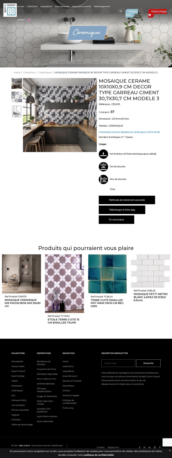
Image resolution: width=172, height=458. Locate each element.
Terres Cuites (17, 366)
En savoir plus (116, 219)
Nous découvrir (62, 6)
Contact (21, 19)
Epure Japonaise (45, 421)
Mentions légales (70, 395)
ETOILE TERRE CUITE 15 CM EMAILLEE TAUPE (63, 321)
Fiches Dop (68, 408)
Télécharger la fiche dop (122, 210)
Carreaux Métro (18, 400)
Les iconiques (18, 405)
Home (17, 72)
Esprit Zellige (17, 376)
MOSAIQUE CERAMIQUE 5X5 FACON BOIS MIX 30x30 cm (23, 303)
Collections (32, 6)
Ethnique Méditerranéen (44, 390)
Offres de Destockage (22, 424)
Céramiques (45, 72)
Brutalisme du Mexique (44, 363)
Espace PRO (132, 13)
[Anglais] (29, 20)
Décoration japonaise (47, 374)
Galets (14, 381)
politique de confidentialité (99, 455)
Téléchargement (102, 6)
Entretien (16, 420)
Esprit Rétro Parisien (47, 416)
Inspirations (46, 6)
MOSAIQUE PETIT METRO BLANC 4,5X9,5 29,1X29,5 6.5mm (151, 297)
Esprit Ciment (18, 371)
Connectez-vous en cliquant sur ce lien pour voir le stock (129, 132)
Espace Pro (113, 447)
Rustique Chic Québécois (44, 410)
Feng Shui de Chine (46, 369)
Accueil (20, 6)
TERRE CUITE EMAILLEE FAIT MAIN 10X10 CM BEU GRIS (107, 303)
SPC (13, 395)
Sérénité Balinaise (46, 384)
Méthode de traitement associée (127, 200)
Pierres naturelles (20, 410)
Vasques (15, 415)
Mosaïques (16, 386)
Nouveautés (17, 361)
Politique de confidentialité (69, 401)
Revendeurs (68, 386)
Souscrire (148, 363)
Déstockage (159, 11)
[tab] (16, 85)
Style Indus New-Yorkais (45, 402)
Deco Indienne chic (46, 379)
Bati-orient (24, 445)
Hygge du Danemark (47, 396)
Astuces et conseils (81, 6)
